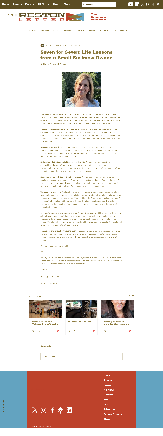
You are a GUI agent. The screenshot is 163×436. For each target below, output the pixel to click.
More (107, 419)
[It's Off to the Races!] (82, 309)
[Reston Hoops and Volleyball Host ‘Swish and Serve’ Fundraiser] (45, 309)
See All (131, 296)
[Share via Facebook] (41, 277)
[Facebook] (153, 4)
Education (45, 30)
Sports (55, 30)
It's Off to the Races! (79, 322)
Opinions (91, 30)
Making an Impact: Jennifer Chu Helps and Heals (117, 323)
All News (109, 390)
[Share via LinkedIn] (52, 277)
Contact (108, 394)
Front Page (103, 30)
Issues (107, 385)
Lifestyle (80, 30)
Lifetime (123, 30)
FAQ (106, 404)
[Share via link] (58, 277)
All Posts (32, 30)
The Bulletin (67, 30)
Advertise (109, 409)
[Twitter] (143, 4)
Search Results (112, 414)
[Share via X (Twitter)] (47, 277)
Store (107, 399)
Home (107, 375)
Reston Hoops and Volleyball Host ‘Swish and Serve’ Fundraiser (44, 323)
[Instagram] (148, 4)
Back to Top (3, 406)
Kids (114, 30)
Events (108, 380)
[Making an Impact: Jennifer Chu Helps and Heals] (117, 309)
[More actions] (121, 45)
